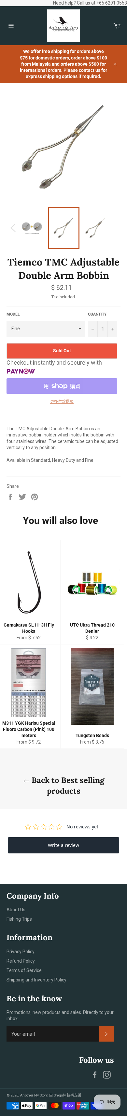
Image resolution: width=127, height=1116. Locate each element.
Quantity (97, 314)
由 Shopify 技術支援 (65, 1095)
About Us (16, 909)
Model (13, 314)
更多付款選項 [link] (62, 401)
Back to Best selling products (67, 785)
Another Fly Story (33, 1095)
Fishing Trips (19, 919)
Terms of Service (24, 970)
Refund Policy (21, 961)
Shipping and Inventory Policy (36, 979)
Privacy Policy (21, 951)
